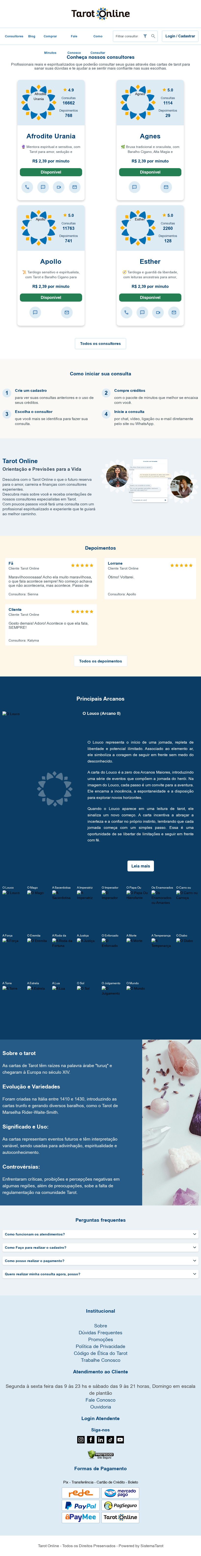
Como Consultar (97, 39)
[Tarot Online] (100, 13)
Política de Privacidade (100, 1346)
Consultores (14, 36)
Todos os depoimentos (100, 661)
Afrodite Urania (50, 136)
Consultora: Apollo (122, 594)
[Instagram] (81, 1442)
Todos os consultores (100, 343)
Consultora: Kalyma (24, 640)
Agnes (150, 136)
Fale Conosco (74, 39)
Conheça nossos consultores (101, 57)
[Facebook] (91, 1442)
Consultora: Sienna (23, 594)
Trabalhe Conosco (100, 1360)
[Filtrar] (145, 36)
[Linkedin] (100, 1442)
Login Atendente (100, 1418)
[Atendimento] (27, 187)
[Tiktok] (110, 1442)
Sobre (100, 1325)
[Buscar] (153, 36)
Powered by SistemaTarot (141, 1545)
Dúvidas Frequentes (100, 1332)
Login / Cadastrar (180, 36)
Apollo (51, 261)
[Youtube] (120, 1442)
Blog (31, 36)
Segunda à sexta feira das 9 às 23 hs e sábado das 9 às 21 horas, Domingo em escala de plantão (100, 1389)
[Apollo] (38, 228)
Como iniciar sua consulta (100, 373)
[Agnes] (138, 102)
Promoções (100, 1339)
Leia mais (140, 866)
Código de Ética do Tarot (100, 1353)
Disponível (51, 172)
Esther (150, 261)
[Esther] (138, 228)
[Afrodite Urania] (38, 102)
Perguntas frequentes (100, 1220)
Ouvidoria (100, 1406)
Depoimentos (100, 548)
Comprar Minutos (50, 39)
